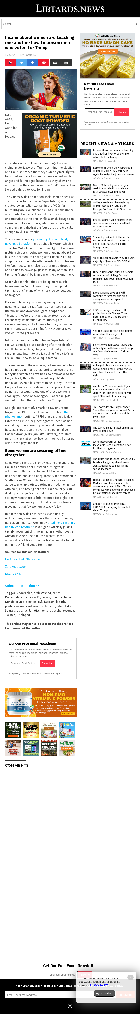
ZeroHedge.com (15, 566)
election (31, 602)
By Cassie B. (110, 161)
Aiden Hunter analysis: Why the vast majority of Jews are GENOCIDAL (113, 259)
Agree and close (104, 993)
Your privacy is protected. (20, 674)
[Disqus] (41, 816)
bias (29, 593)
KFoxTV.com (13, 574)
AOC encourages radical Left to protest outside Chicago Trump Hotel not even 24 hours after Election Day (111, 315)
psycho (56, 610)
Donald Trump (14, 602)
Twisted (10, 615)
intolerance (36, 606)
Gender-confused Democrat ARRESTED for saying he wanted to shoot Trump (113, 507)
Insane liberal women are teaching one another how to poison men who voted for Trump (113, 154)
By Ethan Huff (111, 286)
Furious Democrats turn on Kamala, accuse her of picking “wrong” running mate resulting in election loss (113, 277)
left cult (50, 606)
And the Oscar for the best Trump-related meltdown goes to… (113, 332)
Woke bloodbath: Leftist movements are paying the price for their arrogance (112, 445)
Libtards (22, 610)
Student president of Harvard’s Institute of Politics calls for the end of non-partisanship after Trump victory (111, 242)
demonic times (61, 597)
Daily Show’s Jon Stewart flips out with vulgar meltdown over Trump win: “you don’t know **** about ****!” (113, 349)
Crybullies (43, 597)
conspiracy (28, 597)
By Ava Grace (111, 213)
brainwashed (42, 593)
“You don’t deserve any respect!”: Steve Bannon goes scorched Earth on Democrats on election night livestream (113, 412)
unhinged (23, 615)
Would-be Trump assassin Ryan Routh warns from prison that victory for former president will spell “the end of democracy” (112, 391)
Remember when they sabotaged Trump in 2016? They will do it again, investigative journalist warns (113, 171)
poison (45, 610)
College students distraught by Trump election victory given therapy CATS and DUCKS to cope (112, 206)
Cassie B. (30, 55)
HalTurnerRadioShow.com (22, 559)
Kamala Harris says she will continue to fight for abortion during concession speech (110, 296)
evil (40, 602)
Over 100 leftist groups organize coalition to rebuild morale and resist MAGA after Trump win (112, 188)
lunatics (34, 610)
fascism (49, 602)
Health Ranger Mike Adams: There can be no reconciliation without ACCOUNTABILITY (112, 223)
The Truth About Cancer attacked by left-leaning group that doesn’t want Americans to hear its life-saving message (114, 464)
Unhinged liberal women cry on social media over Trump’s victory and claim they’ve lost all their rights (112, 370)
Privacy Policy (99, 985)
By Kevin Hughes (113, 230)
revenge (68, 610)
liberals (10, 610)
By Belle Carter (112, 178)
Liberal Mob (64, 606)
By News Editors (113, 251)
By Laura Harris (112, 303)
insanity (21, 606)
